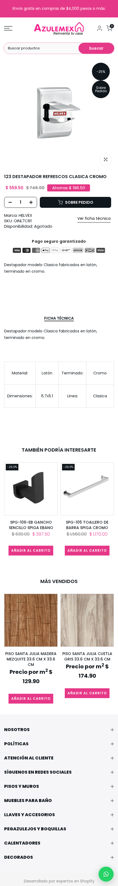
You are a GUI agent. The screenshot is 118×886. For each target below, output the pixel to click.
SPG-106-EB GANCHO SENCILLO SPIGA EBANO (31, 524)
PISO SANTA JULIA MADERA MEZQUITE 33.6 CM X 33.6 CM (31, 659)
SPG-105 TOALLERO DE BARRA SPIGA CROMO (87, 524)
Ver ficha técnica (94, 218)
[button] (106, 874)
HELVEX (25, 215)
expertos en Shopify (75, 881)
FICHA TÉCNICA (59, 318)
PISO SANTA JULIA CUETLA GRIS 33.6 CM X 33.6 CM (87, 656)
